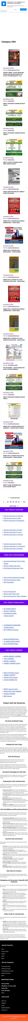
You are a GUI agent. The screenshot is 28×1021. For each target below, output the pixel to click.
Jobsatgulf (19, 714)
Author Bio (4, 988)
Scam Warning (5, 990)
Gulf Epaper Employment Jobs (13, 568)
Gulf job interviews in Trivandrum (14, 546)
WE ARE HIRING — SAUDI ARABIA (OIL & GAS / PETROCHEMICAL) (14, 368)
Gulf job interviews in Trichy (13, 532)
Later (15, 9)
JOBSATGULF (16, 1016)
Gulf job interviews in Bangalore (14, 520)
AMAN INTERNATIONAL (11, 639)
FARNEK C (7, 675)
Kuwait (3, 953)
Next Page (14, 506)
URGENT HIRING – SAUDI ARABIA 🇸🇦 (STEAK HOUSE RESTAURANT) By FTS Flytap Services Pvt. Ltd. (13, 74)
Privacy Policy (5, 983)
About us (3, 1001)
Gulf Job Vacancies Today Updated (15, 596)
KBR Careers (8, 696)
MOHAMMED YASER (12, 365)
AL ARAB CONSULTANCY (12, 641)
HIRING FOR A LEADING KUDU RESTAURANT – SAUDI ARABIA (12, 251)
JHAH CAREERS (9, 659)
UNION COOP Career (10, 677)
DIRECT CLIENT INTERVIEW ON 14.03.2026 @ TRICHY (12, 485)
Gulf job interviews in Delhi (12, 518)
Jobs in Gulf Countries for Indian (14, 577)
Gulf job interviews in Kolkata (13, 548)
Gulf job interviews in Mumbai (13, 516)
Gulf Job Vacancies (10, 591)
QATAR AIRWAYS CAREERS (12, 656)
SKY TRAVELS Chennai (11, 630)
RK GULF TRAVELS (10, 611)
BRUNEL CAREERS (9, 661)
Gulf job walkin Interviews (12, 566)
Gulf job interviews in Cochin (13, 530)
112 (24, 502)
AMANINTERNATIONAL (13, 189)
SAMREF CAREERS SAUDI (12, 663)
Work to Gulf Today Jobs (11, 594)
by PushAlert (4, 10)
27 (8, 502)
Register (3, 1003)
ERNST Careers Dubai (11, 689)
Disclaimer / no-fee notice (8, 986)
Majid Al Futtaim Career (11, 673)
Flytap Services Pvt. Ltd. (14, 70)
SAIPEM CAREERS (9, 694)
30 (16, 502)
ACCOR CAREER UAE (10, 680)
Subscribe (23, 9)
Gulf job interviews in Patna (12, 544)
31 (19, 502)
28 (10, 502)
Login (2, 1005)
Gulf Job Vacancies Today (12, 580)
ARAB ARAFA (11, 101)
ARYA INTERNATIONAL (11, 644)
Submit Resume (5, 1007)
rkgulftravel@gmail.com (13, 218)
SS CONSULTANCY (10, 609)
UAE (2, 949)
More (2, 958)
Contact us (4, 1010)
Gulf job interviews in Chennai (13, 534)
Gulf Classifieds (9, 582)
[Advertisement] (14, 22)
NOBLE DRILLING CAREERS (12, 691)
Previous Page (14, 497)
